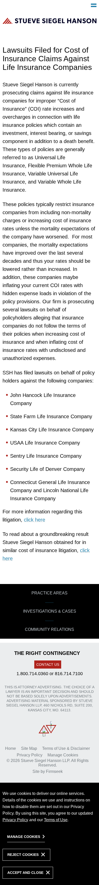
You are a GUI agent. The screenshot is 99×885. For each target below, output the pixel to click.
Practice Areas (49, 593)
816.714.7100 (69, 673)
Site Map (29, 748)
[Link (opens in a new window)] (44, 729)
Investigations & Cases (49, 611)
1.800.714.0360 (32, 673)
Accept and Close (25, 873)
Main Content (30, 6)
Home (10, 748)
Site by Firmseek (47, 771)
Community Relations (49, 629)
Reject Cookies (23, 855)
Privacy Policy (29, 755)
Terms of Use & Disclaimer (66, 748)
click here (34, 519)
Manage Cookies (62, 755)
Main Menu (93, 5)
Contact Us (47, 664)
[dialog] (49, 833)
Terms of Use (56, 820)
